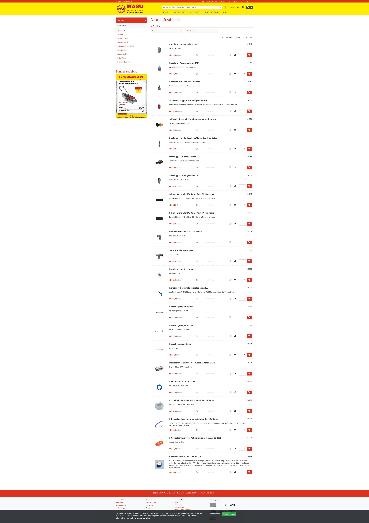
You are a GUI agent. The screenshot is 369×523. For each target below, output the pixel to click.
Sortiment (121, 20)
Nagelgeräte (121, 50)
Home (165, 12)
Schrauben (121, 30)
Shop (225, 12)
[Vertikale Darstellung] (246, 37)
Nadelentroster (123, 38)
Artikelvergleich (121, 508)
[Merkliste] (243, 7)
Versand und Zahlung (183, 509)
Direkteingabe (151, 502)
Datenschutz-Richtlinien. (142, 518)
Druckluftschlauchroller (126, 46)
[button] (197, 55)
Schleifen (120, 34)
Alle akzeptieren (229, 514)
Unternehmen (179, 12)
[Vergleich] (238, 7)
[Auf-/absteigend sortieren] (222, 37)
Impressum (179, 505)
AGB (176, 502)
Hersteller (190, 31)
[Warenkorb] (248, 7)
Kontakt (149, 508)
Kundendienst (211, 12)
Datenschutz (179, 507)
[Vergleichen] (234, 55)
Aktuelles (195, 12)
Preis (154, 31)
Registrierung (121, 505)
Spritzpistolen (122, 54)
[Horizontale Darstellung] (251, 37)
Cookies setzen (214, 514)
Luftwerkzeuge (122, 25)
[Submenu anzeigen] (145, 20)
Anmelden (119, 502)
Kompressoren (122, 42)
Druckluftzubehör (124, 62)
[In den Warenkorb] (249, 55)
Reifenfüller (121, 58)
